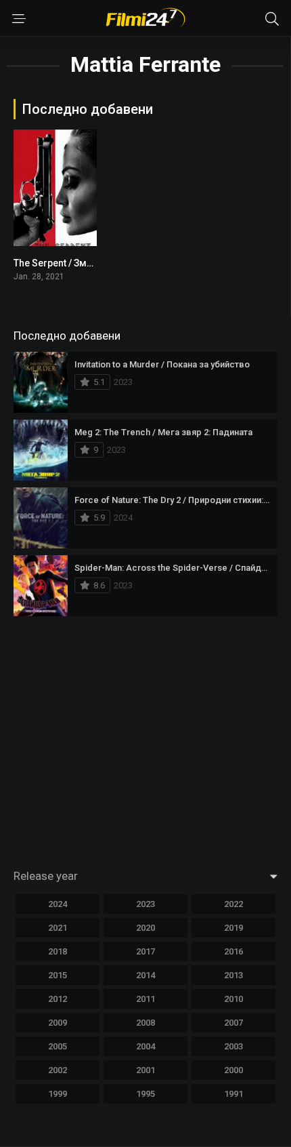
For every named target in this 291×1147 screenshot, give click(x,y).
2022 (233, 904)
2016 (233, 951)
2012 (57, 999)
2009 (57, 1023)
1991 (233, 1094)
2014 (145, 975)
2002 (57, 1070)
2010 (233, 999)
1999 (57, 1094)
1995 (145, 1094)
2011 (145, 999)
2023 (145, 904)
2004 (145, 1046)
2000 (233, 1070)
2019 (233, 928)
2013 (233, 975)
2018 (57, 951)
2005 (57, 1046)
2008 (145, 1023)
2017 (145, 951)
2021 (57, 928)
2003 (233, 1046)
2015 (57, 975)
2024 (57, 904)
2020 (145, 928)
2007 (233, 1023)
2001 (145, 1070)
